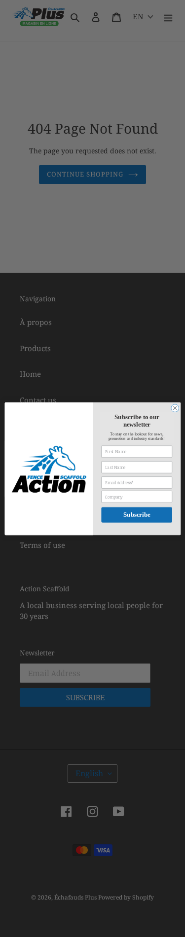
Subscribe (136, 514)
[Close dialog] (175, 408)
